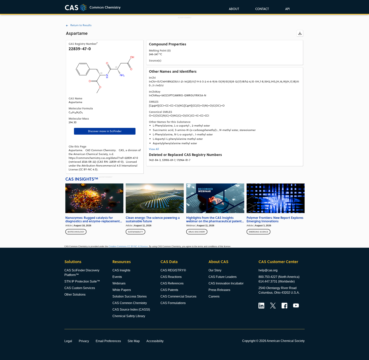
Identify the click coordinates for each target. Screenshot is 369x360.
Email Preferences (108, 341)
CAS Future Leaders (223, 276)
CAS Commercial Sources (178, 296)
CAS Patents (169, 290)
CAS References (172, 283)
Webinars (118, 283)
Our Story (215, 270)
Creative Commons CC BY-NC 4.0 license (128, 246)
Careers (214, 296)
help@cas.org (268, 270)
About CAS (218, 261)
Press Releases (219, 290)
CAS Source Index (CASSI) (131, 309)
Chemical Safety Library (128, 316)
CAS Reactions (171, 276)
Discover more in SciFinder (104, 131)
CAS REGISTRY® (173, 270)
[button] (287, 8)
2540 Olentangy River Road (277, 288)
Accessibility (155, 341)
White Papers (121, 290)
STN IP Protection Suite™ (82, 281)
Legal (68, 341)
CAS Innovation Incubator (226, 283)
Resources (121, 261)
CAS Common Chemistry (129, 303)
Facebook (284, 305)
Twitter (273, 305)
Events (117, 276)
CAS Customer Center (278, 261)
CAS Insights (121, 270)
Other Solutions (75, 294)
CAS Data (169, 261)
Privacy (84, 341)
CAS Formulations (173, 303)
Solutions (72, 261)
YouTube (296, 305)
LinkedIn (261, 305)
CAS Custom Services (79, 288)
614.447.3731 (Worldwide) (276, 281)
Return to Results (79, 25)
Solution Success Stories (129, 296)
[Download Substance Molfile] (300, 33)
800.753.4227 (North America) (278, 276)
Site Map (134, 341)
